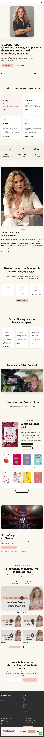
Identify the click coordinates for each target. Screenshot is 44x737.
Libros (24, 706)
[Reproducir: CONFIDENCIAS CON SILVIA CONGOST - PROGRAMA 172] (33, 635)
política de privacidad (20, 682)
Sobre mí (24, 699)
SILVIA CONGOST (6, 2)
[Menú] (42, 2)
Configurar (38, 731)
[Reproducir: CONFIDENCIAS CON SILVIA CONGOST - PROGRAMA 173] (11, 635)
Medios (24, 709)
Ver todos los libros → (26, 447)
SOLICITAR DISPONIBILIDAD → (9, 547)
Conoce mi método (20, 65)
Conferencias (25, 702)
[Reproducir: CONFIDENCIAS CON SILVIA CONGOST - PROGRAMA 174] (33, 621)
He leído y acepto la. (17, 682)
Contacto (25, 711)
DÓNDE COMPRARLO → (27, 444)
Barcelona (3, 720)
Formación (25, 704)
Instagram (3, 702)
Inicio (24, 697)
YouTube (13, 702)
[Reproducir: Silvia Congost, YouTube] (22, 380)
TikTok (7, 702)
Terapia (24, 701)
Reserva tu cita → (7, 65)
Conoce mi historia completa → (7, 251)
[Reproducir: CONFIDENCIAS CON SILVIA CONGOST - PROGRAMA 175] (22, 598)
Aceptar (31, 731)
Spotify (10, 702)
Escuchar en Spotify (29, 647)
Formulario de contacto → (28, 724)
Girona (2, 723)
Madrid (2, 717)
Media (24, 708)
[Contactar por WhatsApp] (40, 733)
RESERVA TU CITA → (22, 300)
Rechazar (24, 731)
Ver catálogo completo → (22, 491)
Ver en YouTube (15, 647)
